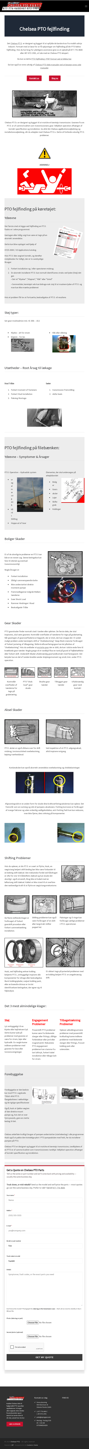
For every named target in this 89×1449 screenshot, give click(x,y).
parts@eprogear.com (44, 1417)
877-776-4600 (59, 1187)
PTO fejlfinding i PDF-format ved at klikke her (51, 59)
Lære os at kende (14, 1424)
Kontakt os (34, 78)
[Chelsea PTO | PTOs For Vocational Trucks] (22, 5)
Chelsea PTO (15, 1442)
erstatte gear (43, 647)
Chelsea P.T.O (16, 43)
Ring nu (55, 78)
